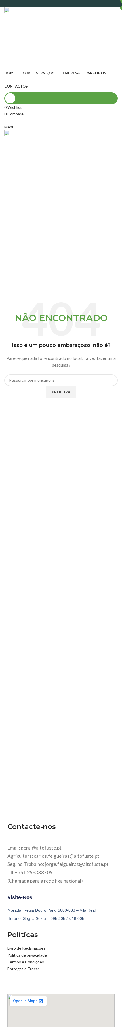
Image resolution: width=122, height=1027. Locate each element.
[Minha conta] (61, 98)
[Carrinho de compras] (5, 120)
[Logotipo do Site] (32, 36)
